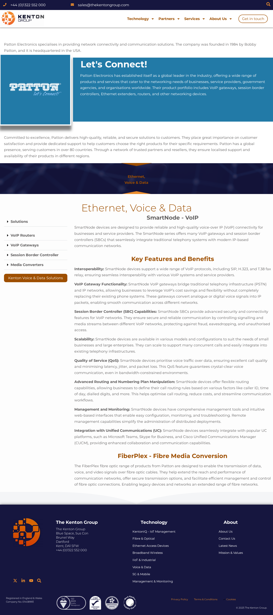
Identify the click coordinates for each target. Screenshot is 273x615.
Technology (138, 19)
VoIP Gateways (25, 245)
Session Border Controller (35, 255)
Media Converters (27, 265)
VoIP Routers (23, 235)
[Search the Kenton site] (268, 4)
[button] (35, 222)
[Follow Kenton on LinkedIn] (23, 581)
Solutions (19, 221)
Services (192, 19)
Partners (166, 19)
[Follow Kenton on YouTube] (31, 581)
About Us (218, 19)
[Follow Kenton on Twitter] (15, 581)
